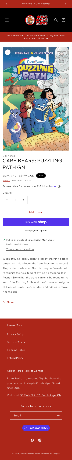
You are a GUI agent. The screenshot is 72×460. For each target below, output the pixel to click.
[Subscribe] (58, 415)
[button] (7, 20)
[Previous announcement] (6, 4)
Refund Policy (15, 357)
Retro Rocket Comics (30, 453)
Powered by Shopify (50, 453)
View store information (20, 249)
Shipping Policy (16, 349)
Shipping (6, 180)
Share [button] (10, 302)
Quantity (7, 192)
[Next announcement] (65, 4)
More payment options (36, 230)
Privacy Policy (15, 334)
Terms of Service (17, 342)
